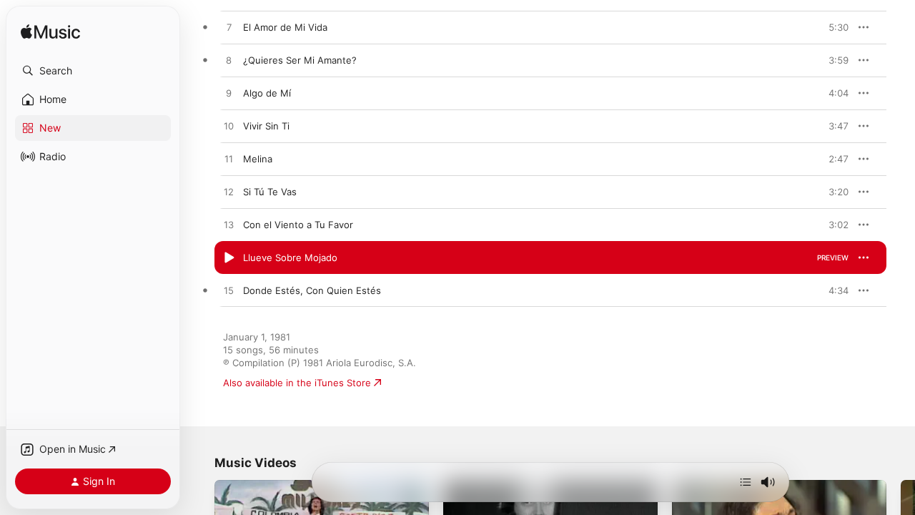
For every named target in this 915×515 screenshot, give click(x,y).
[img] (50, 32)
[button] (93, 71)
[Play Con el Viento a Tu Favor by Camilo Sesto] (228, 225)
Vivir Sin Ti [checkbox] (266, 126)
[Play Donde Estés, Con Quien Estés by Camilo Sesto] (228, 291)
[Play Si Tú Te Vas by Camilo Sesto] (228, 192)
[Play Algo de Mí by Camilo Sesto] (228, 93)
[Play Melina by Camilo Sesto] (228, 159)
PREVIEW (833, 27)
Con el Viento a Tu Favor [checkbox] (298, 224)
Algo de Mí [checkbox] (267, 93)
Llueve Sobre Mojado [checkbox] (290, 257)
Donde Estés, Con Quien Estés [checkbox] (312, 290)
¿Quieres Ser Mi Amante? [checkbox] (300, 60)
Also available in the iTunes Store (297, 382)
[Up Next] (745, 482)
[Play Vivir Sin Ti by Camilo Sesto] (228, 126)
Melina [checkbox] (257, 159)
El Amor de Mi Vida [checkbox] (285, 27)
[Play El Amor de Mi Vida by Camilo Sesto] (228, 27)
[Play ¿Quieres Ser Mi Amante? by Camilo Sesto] (228, 60)
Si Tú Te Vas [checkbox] (270, 191)
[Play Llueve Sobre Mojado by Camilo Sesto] (228, 258)
